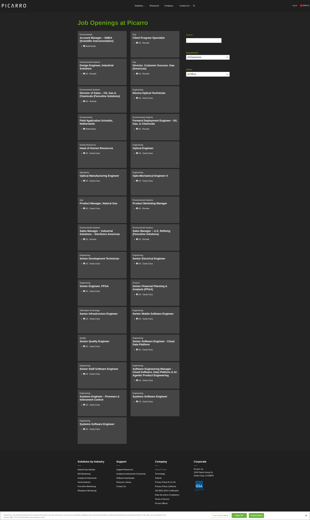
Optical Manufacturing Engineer (99, 175)
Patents (158, 478)
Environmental (86, 35)
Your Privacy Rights (220, 515)
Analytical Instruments (87, 478)
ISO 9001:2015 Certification (167, 491)
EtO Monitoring (84, 474)
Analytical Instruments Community (131, 474)
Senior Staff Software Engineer (99, 368)
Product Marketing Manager (150, 203)
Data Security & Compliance (167, 495)
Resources (154, 6)
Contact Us (184, 6)
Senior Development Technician (99, 258)
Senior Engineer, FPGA (94, 286)
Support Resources (124, 470)
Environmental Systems (90, 62)
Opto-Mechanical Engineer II (150, 175)
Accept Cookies (256, 515)
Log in (294, 5)
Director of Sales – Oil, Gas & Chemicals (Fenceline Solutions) (100, 94)
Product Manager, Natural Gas (98, 203)
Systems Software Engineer (150, 396)
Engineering (138, 90)
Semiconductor (84, 482)
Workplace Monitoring (87, 491)
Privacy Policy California (165, 486)
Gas (134, 35)
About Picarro (161, 470)
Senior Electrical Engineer (149, 258)
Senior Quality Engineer (94, 341)
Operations (84, 172)
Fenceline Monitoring (87, 486)
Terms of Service (162, 499)
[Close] (306, 515)
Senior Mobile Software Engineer (153, 313)
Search (189, 35)
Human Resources (88, 145)
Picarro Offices (161, 503)
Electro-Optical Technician (149, 93)
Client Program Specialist (149, 37)
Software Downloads (125, 478)
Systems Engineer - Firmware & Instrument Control (99, 398)
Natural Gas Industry (86, 470)
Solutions (139, 6)
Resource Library (123, 482)
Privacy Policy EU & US (165, 482)
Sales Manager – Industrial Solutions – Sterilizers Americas (100, 232)
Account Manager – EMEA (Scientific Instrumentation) (96, 39)
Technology (160, 474)
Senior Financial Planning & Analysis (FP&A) (150, 288)
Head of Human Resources (96, 148)
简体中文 (306, 5)
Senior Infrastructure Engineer (99, 313)
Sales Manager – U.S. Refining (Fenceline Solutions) (151, 232)
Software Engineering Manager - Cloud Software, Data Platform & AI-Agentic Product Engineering (155, 372)
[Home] (14, 4)
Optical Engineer (143, 148)
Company (168, 6)
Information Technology (90, 310)
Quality (83, 338)
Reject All (239, 515)
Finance (136, 283)
